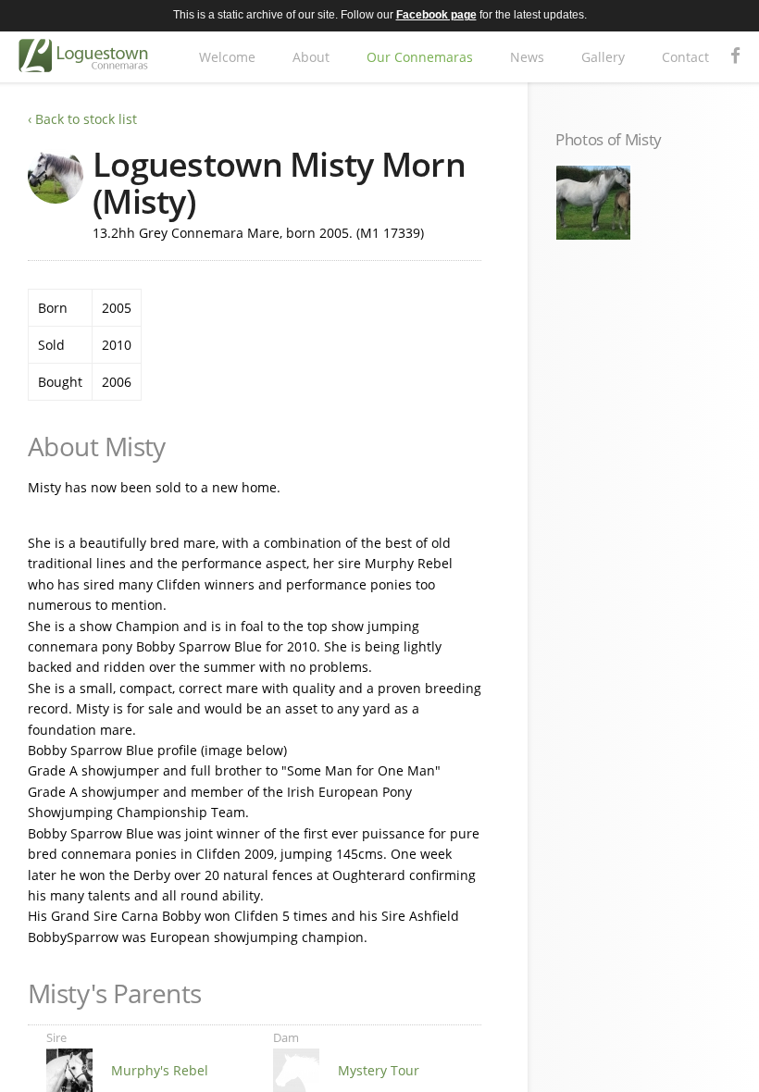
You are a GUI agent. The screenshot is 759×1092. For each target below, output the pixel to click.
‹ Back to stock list (82, 119)
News (527, 57)
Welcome (227, 57)
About (311, 57)
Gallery (603, 57)
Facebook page (436, 14)
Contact (685, 57)
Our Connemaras (420, 57)
